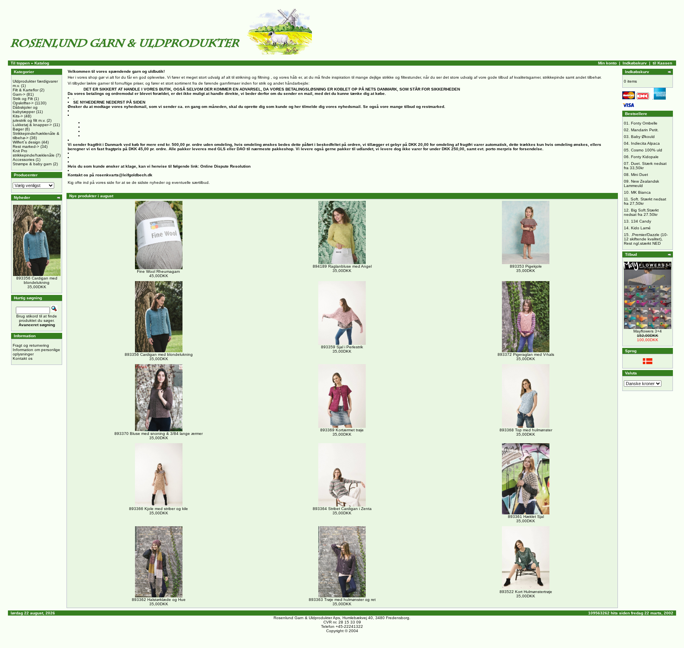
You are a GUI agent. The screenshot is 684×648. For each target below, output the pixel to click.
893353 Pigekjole (526, 266)
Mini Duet (639, 174)
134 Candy (641, 221)
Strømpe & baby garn (32, 164)
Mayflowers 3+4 (647, 331)
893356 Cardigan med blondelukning (36, 280)
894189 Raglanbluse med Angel (342, 266)
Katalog (41, 63)
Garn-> (19, 94)
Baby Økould (643, 136)
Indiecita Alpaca (645, 143)
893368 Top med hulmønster (526, 430)
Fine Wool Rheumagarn (158, 271)
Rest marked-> (26, 146)
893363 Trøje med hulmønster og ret (342, 599)
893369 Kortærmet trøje (342, 430)
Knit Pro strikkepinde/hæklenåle (34, 153)
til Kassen (662, 63)
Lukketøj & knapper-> (32, 125)
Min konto (607, 63)
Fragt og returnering (31, 345)
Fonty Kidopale (645, 157)
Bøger (18, 129)
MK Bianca (641, 192)
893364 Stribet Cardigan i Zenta (342, 508)
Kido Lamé (641, 228)
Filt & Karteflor (25, 90)
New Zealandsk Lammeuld (641, 183)
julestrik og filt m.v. (29, 120)
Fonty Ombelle (644, 123)
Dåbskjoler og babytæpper (25, 109)
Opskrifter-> (23, 103)
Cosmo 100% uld (646, 150)
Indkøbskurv (635, 63)
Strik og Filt (23, 98)
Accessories (23, 159)
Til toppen (20, 63)
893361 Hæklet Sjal (526, 516)
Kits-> (18, 116)
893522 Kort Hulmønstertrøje (526, 591)
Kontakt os (22, 358)
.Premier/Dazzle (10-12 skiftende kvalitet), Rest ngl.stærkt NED (646, 239)
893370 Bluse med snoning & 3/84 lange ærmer (158, 433)
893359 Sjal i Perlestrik (342, 347)
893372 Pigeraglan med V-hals (526, 354)
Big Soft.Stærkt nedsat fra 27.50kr (641, 212)
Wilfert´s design (26, 142)
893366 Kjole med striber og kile (158, 508)
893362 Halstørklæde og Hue (159, 599)
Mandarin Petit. (645, 130)
